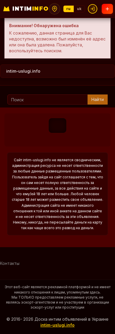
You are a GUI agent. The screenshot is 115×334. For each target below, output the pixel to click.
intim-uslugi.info (23, 71)
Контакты (9, 263)
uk (79, 8)
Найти (97, 99)
